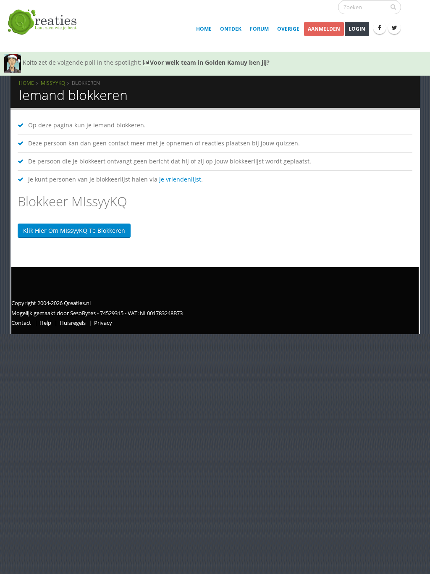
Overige (288, 28)
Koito (30, 62)
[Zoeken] (393, 6)
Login (357, 28)
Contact (21, 322)
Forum (259, 28)
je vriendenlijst (180, 179)
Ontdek (230, 28)
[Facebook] (379, 27)
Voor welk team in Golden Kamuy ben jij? (210, 62)
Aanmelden (324, 28)
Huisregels (73, 322)
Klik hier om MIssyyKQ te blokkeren (74, 230)
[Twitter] (394, 27)
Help (45, 322)
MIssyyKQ (53, 82)
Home (204, 28)
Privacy (103, 322)
